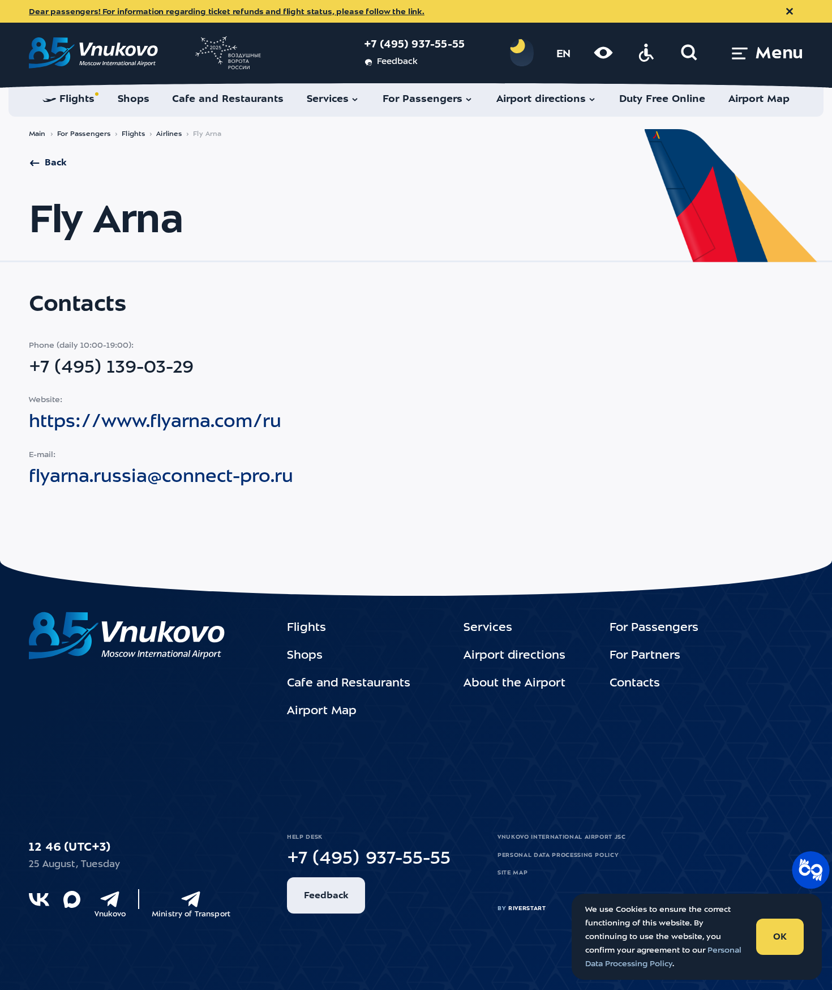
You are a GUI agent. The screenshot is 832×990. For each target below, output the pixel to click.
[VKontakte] (39, 899)
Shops (305, 656)
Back (55, 163)
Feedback (397, 62)
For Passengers (84, 134)
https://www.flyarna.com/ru (155, 422)
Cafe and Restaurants (348, 683)
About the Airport (514, 683)
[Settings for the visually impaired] (603, 53)
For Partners (645, 656)
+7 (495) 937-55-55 (414, 45)
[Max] (72, 899)
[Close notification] (789, 11)
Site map (512, 873)
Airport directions (514, 656)
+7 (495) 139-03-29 (111, 368)
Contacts (635, 683)
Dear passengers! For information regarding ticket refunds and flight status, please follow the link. (226, 12)
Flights (133, 134)
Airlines (169, 134)
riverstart (527, 908)
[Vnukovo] (110, 899)
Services (488, 628)
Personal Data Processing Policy (558, 855)
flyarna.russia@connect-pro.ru (161, 477)
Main (37, 134)
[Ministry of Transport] (191, 899)
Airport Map (322, 711)
